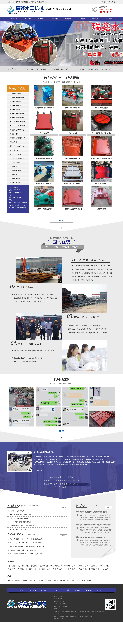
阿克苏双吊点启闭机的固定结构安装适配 (92, 527)
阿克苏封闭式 (14, 150)
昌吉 (35, 580)
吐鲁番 (25, 580)
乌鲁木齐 (10, 580)
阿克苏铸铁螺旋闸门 (16, 170)
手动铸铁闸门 (83, 569)
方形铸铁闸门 (44, 566)
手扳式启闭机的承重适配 (17, 511)
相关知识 (41, 19)
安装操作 (55, 19)
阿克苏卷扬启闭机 (106, 69)
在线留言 (104, 2)
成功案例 (82, 19)
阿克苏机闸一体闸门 (78, 69)
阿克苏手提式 (14, 142)
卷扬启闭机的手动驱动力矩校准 (19, 529)
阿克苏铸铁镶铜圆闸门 (42, 69)
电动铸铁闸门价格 (71, 569)
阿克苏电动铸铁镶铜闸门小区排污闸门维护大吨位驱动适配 (27, 546)
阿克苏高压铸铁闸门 (16, 101)
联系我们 (112, 2)
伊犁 (78, 580)
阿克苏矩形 (13, 174)
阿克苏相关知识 (22, 505)
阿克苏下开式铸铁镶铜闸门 (18, 158)
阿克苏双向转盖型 (15, 154)
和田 (73, 580)
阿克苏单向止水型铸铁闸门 (18, 146)
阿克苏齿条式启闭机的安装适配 (90, 540)
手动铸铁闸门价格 (58, 569)
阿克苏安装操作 (80, 505)
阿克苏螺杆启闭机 (92, 69)
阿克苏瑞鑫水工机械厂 (45, 452)
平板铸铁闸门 (11, 569)
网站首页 (14, 19)
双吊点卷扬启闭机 (34, 569)
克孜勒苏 (62, 580)
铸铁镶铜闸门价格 (69, 566)
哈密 (30, 580)
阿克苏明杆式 (14, 134)
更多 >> (64, 507)
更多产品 (61, 220)
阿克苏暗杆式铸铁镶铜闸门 (18, 122)
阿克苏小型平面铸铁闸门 (17, 117)
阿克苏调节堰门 (15, 162)
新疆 (9, 576)
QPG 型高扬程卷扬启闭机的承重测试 (21, 514)
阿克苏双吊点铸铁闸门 (17, 113)
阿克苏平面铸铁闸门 (27, 69)
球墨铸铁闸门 (94, 566)
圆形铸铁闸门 (46, 569)
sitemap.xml (95, 2)
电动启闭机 (34, 566)
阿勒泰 (89, 580)
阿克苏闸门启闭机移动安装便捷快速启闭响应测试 (95, 515)
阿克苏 (56, 580)
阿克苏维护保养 (21, 534)
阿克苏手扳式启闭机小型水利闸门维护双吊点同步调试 (26, 554)
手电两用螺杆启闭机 (13, 566)
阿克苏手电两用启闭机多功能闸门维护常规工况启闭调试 (26, 539)
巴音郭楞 (49, 580)
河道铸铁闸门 (106, 569)
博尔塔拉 (41, 580)
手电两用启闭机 (22, 569)
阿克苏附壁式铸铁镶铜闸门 (18, 130)
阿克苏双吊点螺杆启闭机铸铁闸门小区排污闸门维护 (25, 543)
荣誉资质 (95, 19)
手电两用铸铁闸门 (94, 569)
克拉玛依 (17, 580)
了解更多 (39, 470)
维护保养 (68, 19)
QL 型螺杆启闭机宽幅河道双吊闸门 (20, 522)
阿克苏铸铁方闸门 (15, 109)
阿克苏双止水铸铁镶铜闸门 (60, 69)
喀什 (68, 580)
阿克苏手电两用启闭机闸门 (18, 138)
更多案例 (61, 431)
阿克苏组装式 (14, 166)
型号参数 (28, 19)
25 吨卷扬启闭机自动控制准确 (19, 518)
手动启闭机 (25, 566)
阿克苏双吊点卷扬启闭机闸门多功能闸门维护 (23, 550)
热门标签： (11, 561)
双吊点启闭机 (104, 566)
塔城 (83, 580)
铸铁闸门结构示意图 (56, 566)
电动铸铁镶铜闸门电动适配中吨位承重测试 (22, 525)
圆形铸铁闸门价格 (82, 566)
